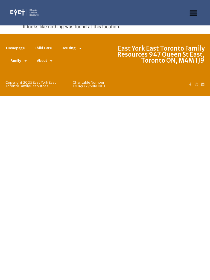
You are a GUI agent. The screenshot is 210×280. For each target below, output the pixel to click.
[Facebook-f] (190, 84)
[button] (193, 13)
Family (15, 60)
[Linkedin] (203, 84)
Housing (69, 48)
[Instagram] (196, 84)
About (42, 60)
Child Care (43, 48)
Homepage (15, 48)
